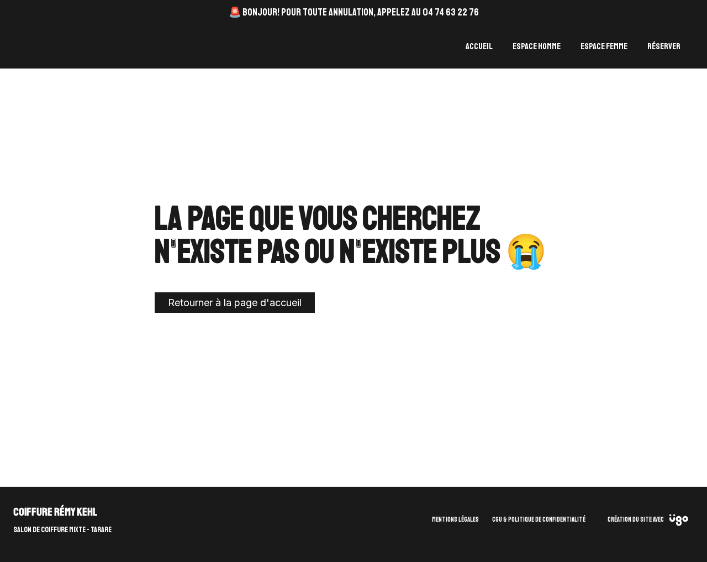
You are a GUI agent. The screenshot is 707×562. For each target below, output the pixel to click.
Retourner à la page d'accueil (235, 302)
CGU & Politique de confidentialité (538, 520)
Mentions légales (455, 520)
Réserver (663, 46)
